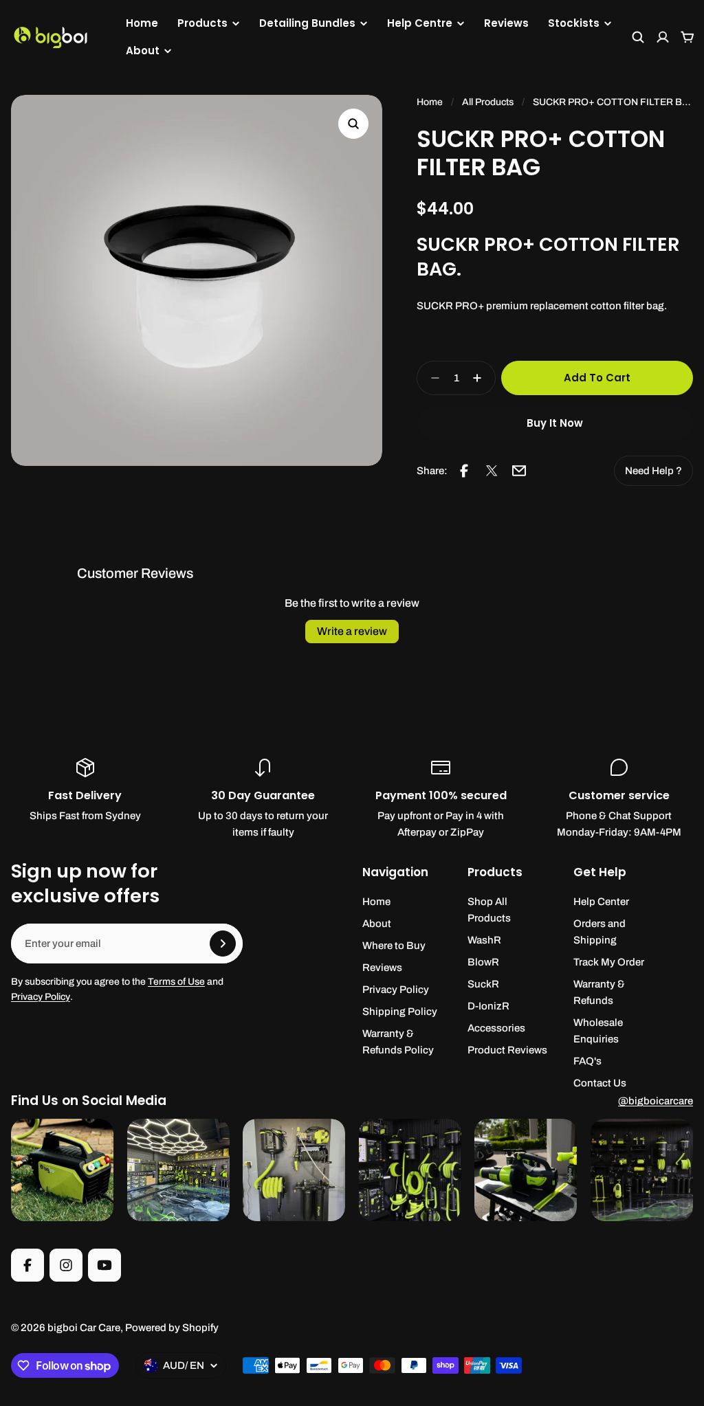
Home (142, 23)
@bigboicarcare (655, 1100)
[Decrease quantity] (431, 378)
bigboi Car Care (83, 1327)
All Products (488, 102)
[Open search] (638, 37)
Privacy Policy (40, 997)
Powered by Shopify (172, 1327)
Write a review (352, 631)
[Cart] (687, 37)
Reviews (506, 23)
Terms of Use (176, 982)
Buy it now (555, 423)
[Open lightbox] (353, 124)
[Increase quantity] (481, 378)
